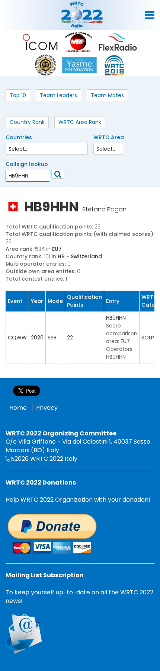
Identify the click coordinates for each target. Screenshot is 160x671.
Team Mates (107, 95)
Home (18, 407)
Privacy (47, 407)
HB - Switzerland (80, 256)
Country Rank (27, 122)
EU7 (57, 249)
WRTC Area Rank (79, 122)
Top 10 (18, 95)
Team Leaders (58, 95)
